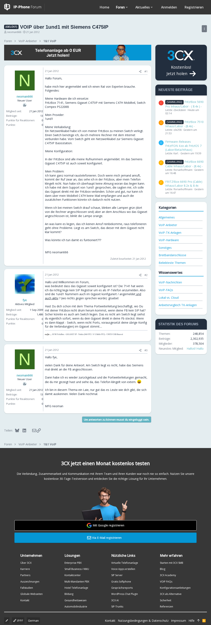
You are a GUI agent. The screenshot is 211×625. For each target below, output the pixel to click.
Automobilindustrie (75, 606)
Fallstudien (26, 588)
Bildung (68, 594)
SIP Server (117, 575)
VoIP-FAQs (166, 290)
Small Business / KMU (76, 569)
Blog (162, 569)
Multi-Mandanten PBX (76, 581)
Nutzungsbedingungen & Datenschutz (143, 621)
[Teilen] (140, 71)
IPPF (19, 621)
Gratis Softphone (121, 581)
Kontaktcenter (72, 575)
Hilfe (192, 621)
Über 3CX (26, 563)
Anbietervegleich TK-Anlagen (178, 305)
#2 (146, 275)
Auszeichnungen (29, 581)
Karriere (25, 569)
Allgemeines (167, 217)
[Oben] (198, 620)
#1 (146, 71)
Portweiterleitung (105, 306)
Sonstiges (165, 248)
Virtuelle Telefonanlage (124, 563)
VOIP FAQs (166, 581)
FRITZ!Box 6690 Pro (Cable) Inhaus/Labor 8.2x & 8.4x (183, 184)
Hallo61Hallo (195, 348)
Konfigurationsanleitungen (175, 588)
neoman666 (14, 32)
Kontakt (24, 600)
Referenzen (166, 606)
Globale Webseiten (31, 594)
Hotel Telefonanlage (76, 588)
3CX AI (115, 600)
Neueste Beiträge (175, 90)
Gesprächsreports (122, 588)
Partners (25, 575)
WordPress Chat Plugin (124, 594)
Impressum (178, 621)
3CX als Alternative (171, 594)
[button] (127, 7)
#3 (146, 350)
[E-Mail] (31, 430)
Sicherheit (165, 600)
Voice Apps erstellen (123, 569)
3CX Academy (168, 575)
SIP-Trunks (117, 606)
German (33, 621)
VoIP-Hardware (169, 240)
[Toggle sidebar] (204, 28)
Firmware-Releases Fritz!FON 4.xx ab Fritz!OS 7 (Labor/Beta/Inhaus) (183, 146)
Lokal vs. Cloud (169, 298)
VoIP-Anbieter (168, 225)
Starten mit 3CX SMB (171, 563)
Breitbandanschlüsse (172, 255)
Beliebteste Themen (172, 263)
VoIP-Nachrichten (170, 282)
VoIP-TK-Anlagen (170, 233)
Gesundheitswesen (75, 600)
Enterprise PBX (73, 563)
